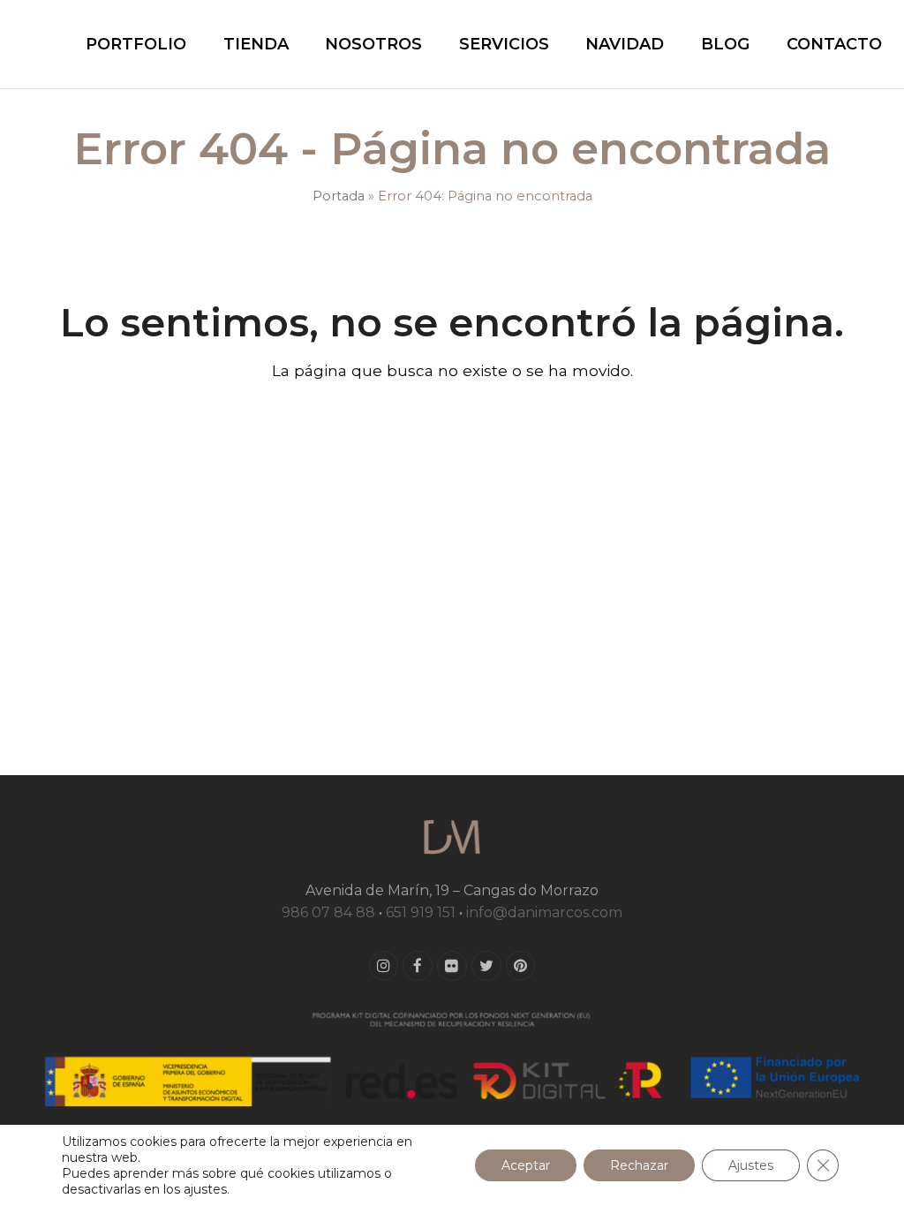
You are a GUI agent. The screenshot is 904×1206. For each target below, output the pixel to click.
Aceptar (525, 1165)
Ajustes (750, 1165)
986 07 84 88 (328, 912)
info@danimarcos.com (544, 912)
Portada (339, 196)
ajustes (205, 1189)
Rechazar (639, 1165)
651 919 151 (421, 912)
